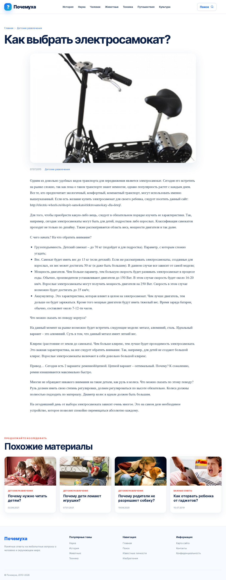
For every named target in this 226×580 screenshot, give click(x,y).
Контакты (181, 548)
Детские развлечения (29, 28)
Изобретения (130, 558)
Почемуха (15, 538)
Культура (164, 6)
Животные (111, 6)
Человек (95, 6)
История (68, 6)
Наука (81, 6)
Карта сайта (182, 543)
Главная (8, 28)
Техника (128, 6)
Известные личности (135, 553)
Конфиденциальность (188, 553)
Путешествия (146, 6)
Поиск (126, 548)
